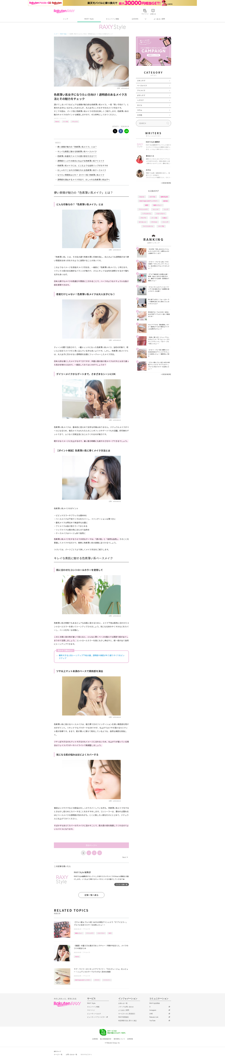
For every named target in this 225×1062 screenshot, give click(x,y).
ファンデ (165, 222)
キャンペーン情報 (112, 19)
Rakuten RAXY (64, 11)
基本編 (165, 201)
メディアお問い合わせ (126, 1007)
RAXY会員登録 (154, 1003)
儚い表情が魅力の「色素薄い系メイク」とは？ (77, 146)
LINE (151, 1014)
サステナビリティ (86, 1054)
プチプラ (97, 980)
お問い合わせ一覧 (71, 1054)
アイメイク (63, 118)
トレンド (155, 209)
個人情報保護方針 (105, 1039)
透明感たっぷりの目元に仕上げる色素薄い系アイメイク (80, 160)
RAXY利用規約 (123, 1017)
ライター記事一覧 (121, 884)
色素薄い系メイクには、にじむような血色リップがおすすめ (82, 165)
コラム (139, 110)
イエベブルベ (101, 933)
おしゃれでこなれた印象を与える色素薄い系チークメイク (81, 170)
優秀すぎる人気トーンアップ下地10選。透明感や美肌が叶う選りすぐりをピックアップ (92, 657)
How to (57, 121)
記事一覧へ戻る (91, 894)
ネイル (139, 105)
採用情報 (130, 1039)
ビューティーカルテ (94, 1014)
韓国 (146, 205)
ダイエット (142, 222)
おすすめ (152, 197)
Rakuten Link (153, 1017)
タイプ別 (161, 226)
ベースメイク (142, 85)
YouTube (152, 1020)
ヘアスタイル (146, 214)
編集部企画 (164, 197)
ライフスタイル (148, 226)
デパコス (154, 222)
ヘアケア (140, 100)
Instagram (152, 1010)
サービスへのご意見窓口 (126, 1014)
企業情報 (95, 1039)
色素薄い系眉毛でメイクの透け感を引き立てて (77, 156)
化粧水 (164, 218)
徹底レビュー (78, 933)
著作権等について (119, 1039)
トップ (65, 19)
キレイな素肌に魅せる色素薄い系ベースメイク (77, 151)
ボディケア (141, 95)
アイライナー (106, 980)
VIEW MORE (166, 183)
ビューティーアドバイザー (96, 1017)
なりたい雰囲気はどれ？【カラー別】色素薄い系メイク (80, 174)
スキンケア (141, 80)
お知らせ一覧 (123, 1003)
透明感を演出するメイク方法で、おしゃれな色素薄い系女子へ (83, 179)
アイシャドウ (89, 933)
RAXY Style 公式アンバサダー (82, 980)
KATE (110, 933)
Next (125, 857)
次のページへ (91, 845)
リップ (166, 209)
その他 (139, 115)
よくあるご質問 (159, 19)
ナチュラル (75, 121)
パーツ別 (65, 121)
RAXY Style (89, 19)
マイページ (91, 1010)
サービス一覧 (58, 1054)
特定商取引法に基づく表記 (127, 1020)
